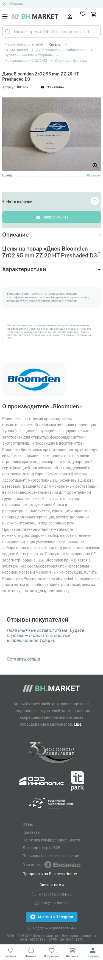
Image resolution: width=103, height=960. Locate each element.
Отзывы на (33, 864)
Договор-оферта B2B (41, 848)
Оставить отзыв (23, 659)
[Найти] (8, 31)
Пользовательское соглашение (51, 856)
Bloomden (94, 175)
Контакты (31, 832)
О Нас (28, 824)
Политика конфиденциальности (51, 840)
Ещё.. (78, 724)
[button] (11, 128)
